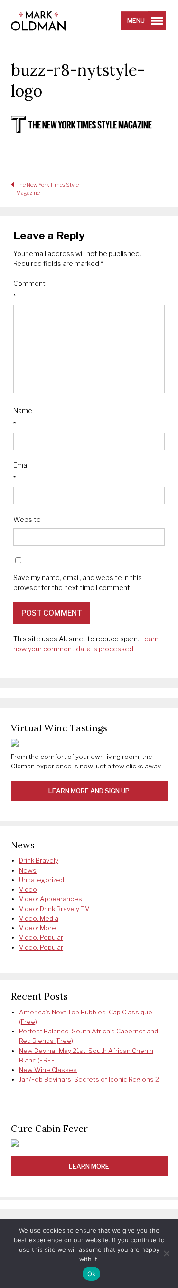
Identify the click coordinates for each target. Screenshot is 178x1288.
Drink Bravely (38, 860)
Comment (29, 290)
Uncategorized (41, 880)
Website (27, 519)
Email (21, 471)
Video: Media (38, 918)
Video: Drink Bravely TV (54, 909)
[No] (166, 1253)
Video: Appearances (50, 899)
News (28, 870)
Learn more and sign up (89, 791)
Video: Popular (41, 937)
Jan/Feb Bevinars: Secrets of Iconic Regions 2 (89, 1079)
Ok (91, 1274)
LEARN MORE (89, 1166)
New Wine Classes (48, 1069)
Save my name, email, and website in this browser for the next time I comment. (77, 582)
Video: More (37, 928)
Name (22, 417)
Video (28, 889)
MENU (136, 20)
